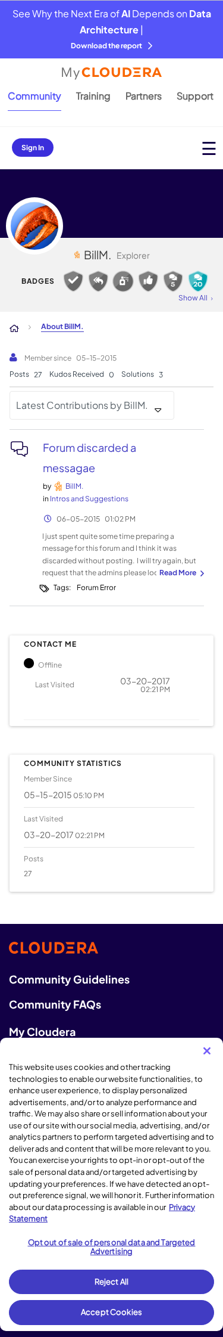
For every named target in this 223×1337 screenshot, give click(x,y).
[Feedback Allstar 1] (148, 281)
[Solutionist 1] (73, 281)
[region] (111, 1184)
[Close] (207, 1051)
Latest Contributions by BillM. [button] (82, 405)
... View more (180, 573)
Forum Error (96, 587)
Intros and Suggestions (89, 498)
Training (93, 95)
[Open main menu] (209, 148)
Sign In (32, 147)
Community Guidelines (69, 979)
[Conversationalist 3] (198, 281)
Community (34, 95)
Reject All (111, 1281)
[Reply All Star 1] (98, 281)
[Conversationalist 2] (173, 281)
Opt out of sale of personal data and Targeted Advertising (112, 1247)
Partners (143, 95)
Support (195, 95)
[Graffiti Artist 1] (123, 281)
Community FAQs (55, 1004)
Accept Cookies (111, 1312)
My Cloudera (42, 1031)
